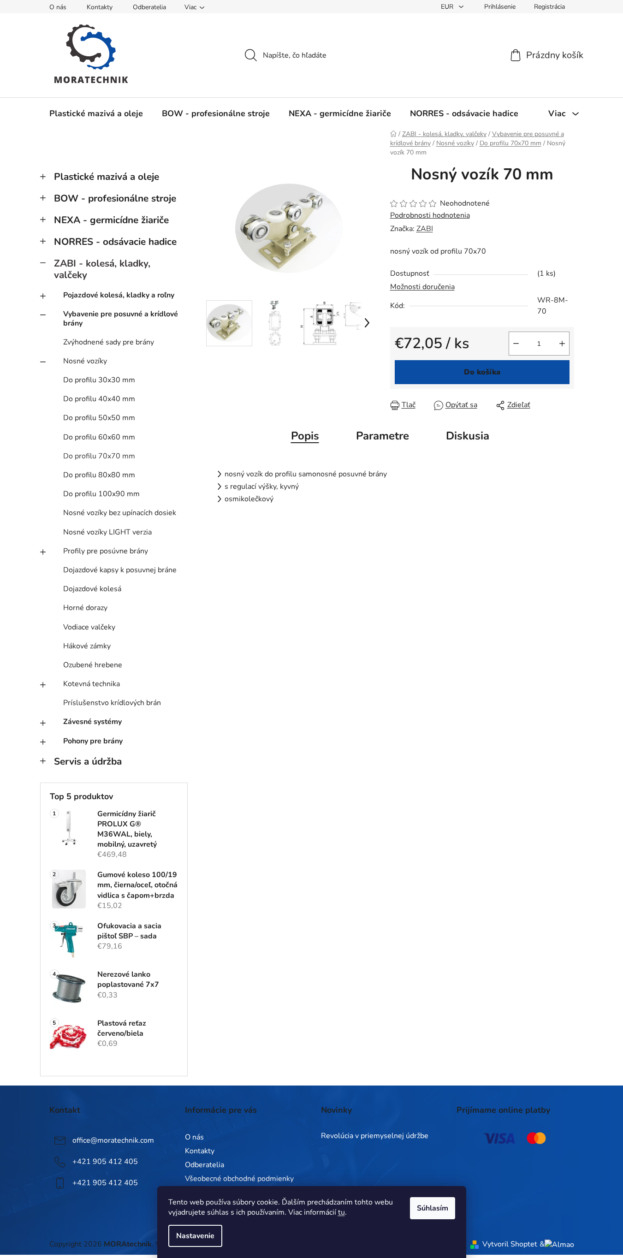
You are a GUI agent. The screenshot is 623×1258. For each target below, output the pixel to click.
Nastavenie (195, 1236)
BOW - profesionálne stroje (115, 198)
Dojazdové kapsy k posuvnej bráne (120, 570)
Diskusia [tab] (467, 435)
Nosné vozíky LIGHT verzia (107, 532)
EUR (448, 6)
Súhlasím (432, 1208)
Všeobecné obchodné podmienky (239, 1179)
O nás (57, 7)
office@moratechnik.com (113, 1140)
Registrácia (549, 6)
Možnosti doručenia (422, 287)
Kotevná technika (91, 684)
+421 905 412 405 (105, 1162)
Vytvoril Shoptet (509, 1244)
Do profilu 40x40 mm (99, 399)
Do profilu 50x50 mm (99, 418)
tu (341, 1212)
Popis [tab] (305, 435)
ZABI (424, 229)
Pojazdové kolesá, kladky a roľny (118, 295)
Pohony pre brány (93, 741)
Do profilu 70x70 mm (99, 456)
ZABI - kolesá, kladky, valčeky (102, 269)
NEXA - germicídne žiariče (111, 220)
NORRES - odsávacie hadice (115, 241)
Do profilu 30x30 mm (99, 380)
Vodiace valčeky (89, 627)
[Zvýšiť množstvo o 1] (562, 343)
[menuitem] (96, 113)
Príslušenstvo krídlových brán (112, 703)
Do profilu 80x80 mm (99, 475)
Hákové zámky (87, 646)
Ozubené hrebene (92, 665)
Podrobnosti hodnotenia (430, 215)
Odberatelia (149, 7)
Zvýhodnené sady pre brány (108, 342)
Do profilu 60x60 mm (99, 437)
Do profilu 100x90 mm (101, 494)
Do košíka (482, 372)
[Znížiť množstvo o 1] (516, 343)
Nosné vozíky (85, 361)
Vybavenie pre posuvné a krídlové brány (120, 318)
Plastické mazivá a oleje (106, 176)
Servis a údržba (88, 761)
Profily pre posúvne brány (105, 551)
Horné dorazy (85, 608)
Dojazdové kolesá (92, 589)
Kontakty (100, 7)
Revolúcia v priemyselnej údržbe (374, 1136)
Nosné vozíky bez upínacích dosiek (119, 513)
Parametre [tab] (382, 435)
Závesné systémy (92, 722)
